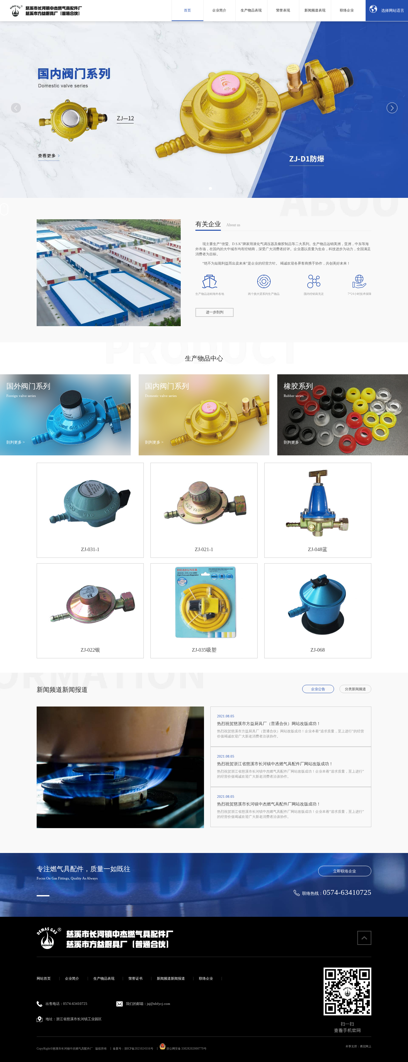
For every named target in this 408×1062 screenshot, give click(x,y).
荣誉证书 (135, 978)
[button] (197, 188)
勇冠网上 (365, 1046)
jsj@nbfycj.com (158, 1004)
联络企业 (347, 10)
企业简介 (219, 10)
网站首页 (44, 978)
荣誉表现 (283, 10)
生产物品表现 (251, 10)
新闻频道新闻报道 (171, 978)
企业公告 (318, 689)
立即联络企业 (344, 871)
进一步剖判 (214, 312)
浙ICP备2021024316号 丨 (141, 1048)
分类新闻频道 (355, 689)
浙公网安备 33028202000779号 (186, 1048)
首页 (187, 10)
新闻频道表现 (314, 10)
